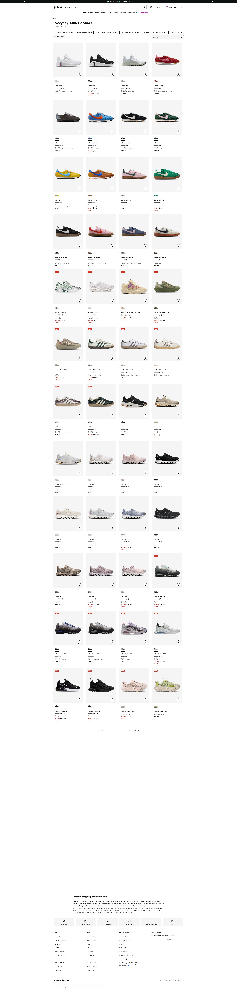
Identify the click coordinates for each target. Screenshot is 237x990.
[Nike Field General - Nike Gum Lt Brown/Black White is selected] (57, 253)
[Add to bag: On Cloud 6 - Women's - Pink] (145, 472)
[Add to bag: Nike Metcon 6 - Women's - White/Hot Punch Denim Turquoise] (79, 74)
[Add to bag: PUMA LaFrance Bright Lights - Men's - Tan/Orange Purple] (145, 301)
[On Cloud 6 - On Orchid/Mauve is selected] (90, 592)
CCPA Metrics (123, 951)
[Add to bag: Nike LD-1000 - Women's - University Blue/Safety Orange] (112, 131)
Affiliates (57, 944)
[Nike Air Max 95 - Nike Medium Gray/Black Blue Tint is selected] (90, 649)
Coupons (89, 944)
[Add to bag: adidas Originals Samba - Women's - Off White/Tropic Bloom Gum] (178, 358)
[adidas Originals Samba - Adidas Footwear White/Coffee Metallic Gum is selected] (123, 365)
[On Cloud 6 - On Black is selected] (156, 534)
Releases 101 (91, 962)
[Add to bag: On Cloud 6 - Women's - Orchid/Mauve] (112, 585)
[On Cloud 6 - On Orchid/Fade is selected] (123, 592)
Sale (151, 12)
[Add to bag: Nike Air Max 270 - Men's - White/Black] (178, 642)
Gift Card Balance (92, 940)
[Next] (212, 1)
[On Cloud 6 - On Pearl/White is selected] (57, 534)
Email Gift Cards (91, 936)
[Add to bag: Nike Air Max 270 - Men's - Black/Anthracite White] (79, 699)
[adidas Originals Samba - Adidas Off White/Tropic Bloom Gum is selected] (156, 365)
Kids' (110, 12)
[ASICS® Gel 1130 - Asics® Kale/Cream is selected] (57, 308)
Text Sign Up (90, 955)
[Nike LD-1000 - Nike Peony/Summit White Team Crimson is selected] (156, 81)
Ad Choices (122, 959)
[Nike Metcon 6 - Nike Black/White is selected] (90, 81)
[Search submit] (144, 7)
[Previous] (25, 1)
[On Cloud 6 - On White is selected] (90, 479)
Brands (116, 12)
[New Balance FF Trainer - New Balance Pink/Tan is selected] (57, 365)
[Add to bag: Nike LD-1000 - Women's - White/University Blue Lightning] (79, 188)
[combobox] (109, 7)
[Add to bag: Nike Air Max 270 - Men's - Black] (112, 699)
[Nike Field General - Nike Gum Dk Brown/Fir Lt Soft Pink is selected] (123, 195)
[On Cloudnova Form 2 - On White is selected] (57, 479)
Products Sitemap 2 (60, 959)
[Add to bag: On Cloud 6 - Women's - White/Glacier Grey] (112, 527)
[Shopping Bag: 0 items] (182, 7)
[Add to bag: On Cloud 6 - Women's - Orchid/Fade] (145, 585)
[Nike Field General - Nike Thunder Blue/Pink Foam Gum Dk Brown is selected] (123, 253)
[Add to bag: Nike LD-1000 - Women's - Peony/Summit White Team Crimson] (178, 74)
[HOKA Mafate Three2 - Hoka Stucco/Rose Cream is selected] (123, 706)
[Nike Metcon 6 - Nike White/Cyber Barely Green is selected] (123, 81)
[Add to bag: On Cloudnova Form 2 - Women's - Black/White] (145, 415)
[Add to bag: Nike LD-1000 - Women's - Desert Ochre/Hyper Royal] (112, 188)
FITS (120, 944)
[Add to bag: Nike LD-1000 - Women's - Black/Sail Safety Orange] (145, 131)
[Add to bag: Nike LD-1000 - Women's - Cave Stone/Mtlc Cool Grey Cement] (79, 131)
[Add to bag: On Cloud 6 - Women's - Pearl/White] (79, 527)
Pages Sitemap (59, 951)
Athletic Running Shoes (178, 32)
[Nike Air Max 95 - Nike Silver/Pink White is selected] (123, 649)
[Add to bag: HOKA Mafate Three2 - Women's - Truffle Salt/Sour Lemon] (178, 699)
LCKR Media (58, 948)
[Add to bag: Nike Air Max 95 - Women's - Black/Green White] (178, 585)
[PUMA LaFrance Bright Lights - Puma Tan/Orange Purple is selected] (123, 308)
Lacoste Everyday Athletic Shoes (154, 32)
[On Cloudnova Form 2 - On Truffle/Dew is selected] (156, 422)
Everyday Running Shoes (64, 32)
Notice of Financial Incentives (127, 948)
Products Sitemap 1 (60, 955)
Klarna (89, 959)
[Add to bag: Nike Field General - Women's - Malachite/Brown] (178, 188)
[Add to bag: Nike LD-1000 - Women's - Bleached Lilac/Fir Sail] (178, 131)
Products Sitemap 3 (60, 962)
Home (54, 18)
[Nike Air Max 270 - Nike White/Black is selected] (156, 649)
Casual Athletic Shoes (84, 32)
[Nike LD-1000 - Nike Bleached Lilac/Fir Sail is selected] (156, 138)
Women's (104, 12)
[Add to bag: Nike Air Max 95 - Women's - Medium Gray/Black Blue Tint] (112, 642)
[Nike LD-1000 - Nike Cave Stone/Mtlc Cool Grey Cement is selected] (57, 138)
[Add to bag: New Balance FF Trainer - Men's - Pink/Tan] (79, 358)
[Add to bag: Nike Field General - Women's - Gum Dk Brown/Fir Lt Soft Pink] (145, 188)
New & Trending (88, 12)
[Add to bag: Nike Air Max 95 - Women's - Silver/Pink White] (145, 642)
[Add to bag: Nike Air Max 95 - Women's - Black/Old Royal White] (79, 642)
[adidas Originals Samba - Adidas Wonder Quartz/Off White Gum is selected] (57, 422)
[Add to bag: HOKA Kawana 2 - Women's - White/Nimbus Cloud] (112, 301)
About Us (57, 936)
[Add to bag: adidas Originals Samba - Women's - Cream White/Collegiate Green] (112, 415)
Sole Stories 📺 (132, 12)
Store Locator (91, 966)
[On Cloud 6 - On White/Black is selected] (156, 479)
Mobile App (90, 951)
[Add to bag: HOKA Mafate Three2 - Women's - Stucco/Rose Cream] (145, 699)
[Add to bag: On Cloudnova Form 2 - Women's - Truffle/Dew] (178, 415)
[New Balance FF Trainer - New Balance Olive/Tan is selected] (156, 308)
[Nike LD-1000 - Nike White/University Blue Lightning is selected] (57, 195)
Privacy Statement (124, 940)
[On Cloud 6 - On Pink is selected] (123, 479)
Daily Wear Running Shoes (130, 32)
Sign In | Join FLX (173, 7)
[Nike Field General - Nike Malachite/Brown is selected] (156, 195)
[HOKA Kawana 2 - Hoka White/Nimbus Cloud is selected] (90, 308)
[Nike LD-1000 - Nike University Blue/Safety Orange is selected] (90, 138)
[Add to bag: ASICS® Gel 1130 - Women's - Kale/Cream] (79, 301)
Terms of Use (123, 936)
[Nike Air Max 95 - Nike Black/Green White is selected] (156, 592)
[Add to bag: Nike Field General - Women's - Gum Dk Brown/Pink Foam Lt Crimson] (112, 246)
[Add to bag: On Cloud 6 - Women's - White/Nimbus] (145, 527)
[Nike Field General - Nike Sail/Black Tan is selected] (156, 253)
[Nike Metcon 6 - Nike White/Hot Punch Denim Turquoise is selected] (57, 81)
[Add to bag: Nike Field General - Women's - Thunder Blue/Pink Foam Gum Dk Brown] (145, 246)
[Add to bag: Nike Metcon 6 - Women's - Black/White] (112, 74)
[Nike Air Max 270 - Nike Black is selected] (90, 706)
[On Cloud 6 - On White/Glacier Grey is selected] (90, 534)
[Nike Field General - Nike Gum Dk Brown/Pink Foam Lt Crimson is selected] (90, 253)
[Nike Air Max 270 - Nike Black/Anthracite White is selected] (57, 706)
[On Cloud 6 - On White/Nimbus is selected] (123, 534)
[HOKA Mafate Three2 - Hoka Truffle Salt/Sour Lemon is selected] (156, 706)
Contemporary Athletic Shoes (106, 32)
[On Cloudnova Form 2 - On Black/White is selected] (123, 422)
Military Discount (92, 948)
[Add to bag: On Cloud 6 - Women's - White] (112, 472)
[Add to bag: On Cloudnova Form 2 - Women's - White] (79, 472)
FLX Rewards (144, 12)
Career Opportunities (61, 940)
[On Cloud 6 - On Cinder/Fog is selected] (57, 592)
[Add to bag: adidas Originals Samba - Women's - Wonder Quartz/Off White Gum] (79, 415)
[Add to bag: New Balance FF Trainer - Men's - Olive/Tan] (178, 301)
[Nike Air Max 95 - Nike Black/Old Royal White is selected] (57, 649)
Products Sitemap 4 (60, 966)
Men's (97, 12)
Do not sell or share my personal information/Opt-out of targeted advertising (128, 963)
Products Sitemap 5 (60, 970)
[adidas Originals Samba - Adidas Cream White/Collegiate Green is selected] (90, 422)
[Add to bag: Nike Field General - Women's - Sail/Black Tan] (178, 246)
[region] (118, 2)
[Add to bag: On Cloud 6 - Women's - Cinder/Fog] (79, 585)
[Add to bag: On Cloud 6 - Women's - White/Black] (178, 472)
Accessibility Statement (126, 955)
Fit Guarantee (91, 970)
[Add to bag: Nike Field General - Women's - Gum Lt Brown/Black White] (79, 246)
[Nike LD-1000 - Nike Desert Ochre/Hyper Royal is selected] (90, 195)
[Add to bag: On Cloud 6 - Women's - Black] (178, 527)
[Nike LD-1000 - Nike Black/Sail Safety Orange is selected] (123, 138)
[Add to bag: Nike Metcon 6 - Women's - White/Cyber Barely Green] (145, 74)
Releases (123, 12)
